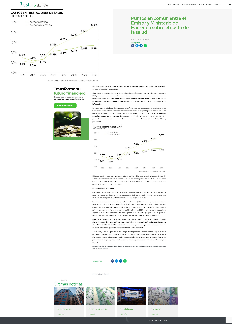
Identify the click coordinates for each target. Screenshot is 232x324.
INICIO (169, 4)
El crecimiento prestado (98, 309)
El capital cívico (126, 309)
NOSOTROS (209, 4)
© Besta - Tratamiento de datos (158, 320)
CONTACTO (217, 4)
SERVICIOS (176, 4)
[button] (230, 4)
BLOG (200, 4)
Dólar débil (155, 309)
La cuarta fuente (64, 309)
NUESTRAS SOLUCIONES (189, 4)
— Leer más (60, 314)
